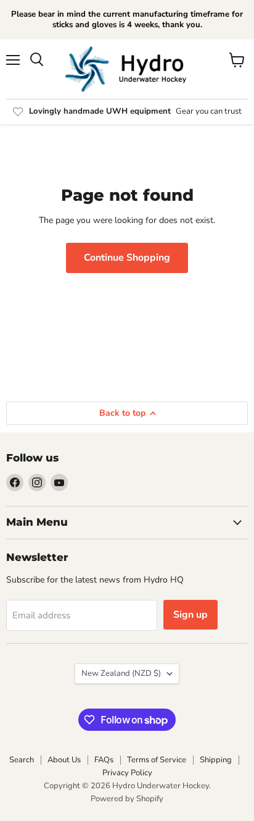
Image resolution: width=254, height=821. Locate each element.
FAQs (103, 759)
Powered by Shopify (127, 798)
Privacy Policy (127, 772)
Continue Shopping (127, 257)
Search (21, 759)
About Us (64, 759)
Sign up (190, 614)
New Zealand (121, 673)
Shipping (216, 759)
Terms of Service (156, 759)
